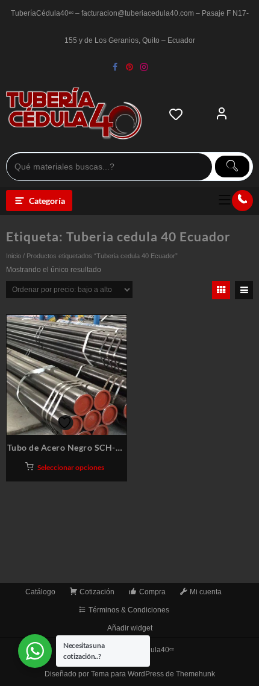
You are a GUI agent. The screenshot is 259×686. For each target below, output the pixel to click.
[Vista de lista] (244, 290)
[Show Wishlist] (179, 114)
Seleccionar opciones (70, 467)
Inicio (13, 255)
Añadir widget (129, 628)
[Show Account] (221, 114)
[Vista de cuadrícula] (221, 290)
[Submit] (232, 166)
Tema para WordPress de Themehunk (153, 674)
